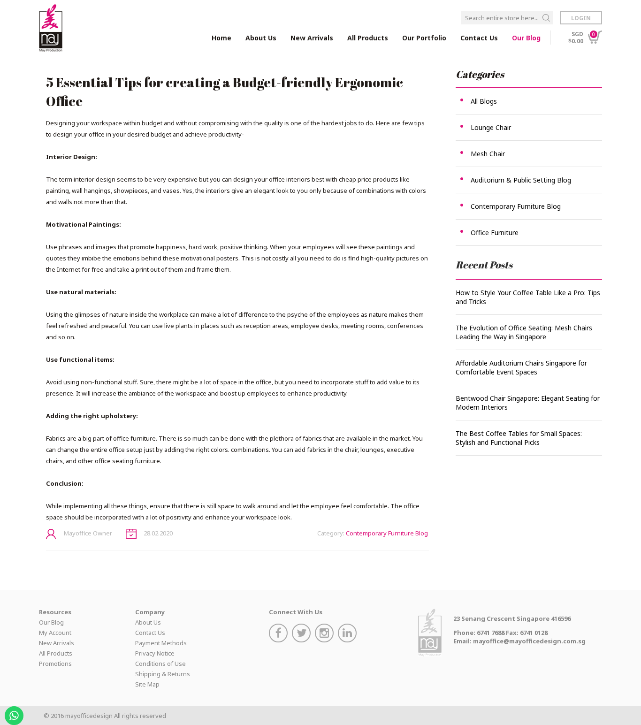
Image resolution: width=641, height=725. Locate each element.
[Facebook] (279, 634)
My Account (55, 632)
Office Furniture (495, 232)
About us (260, 37)
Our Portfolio (424, 37)
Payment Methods (161, 643)
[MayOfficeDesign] (50, 28)
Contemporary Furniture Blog (387, 533)
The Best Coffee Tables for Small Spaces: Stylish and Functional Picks (519, 438)
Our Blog (526, 37)
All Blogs (484, 101)
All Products (55, 653)
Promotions (55, 663)
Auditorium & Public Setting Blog (521, 180)
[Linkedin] (348, 634)
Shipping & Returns (162, 674)
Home (221, 37)
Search (546, 18)
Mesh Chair (488, 153)
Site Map (147, 684)
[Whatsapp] (15, 712)
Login (581, 18)
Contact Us (479, 37)
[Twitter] (302, 634)
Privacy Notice (155, 653)
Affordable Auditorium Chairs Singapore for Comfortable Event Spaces (521, 367)
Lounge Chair (491, 127)
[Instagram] (325, 634)
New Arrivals (311, 37)
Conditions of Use (160, 663)
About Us (148, 622)
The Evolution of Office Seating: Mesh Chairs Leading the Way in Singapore (524, 332)
